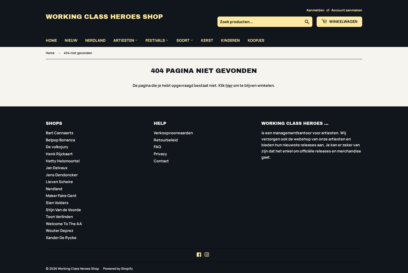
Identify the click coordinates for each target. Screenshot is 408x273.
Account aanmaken (346, 10)
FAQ (157, 146)
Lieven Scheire (59, 181)
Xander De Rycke (61, 237)
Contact (161, 161)
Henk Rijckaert (59, 153)
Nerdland (95, 40)
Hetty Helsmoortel (63, 161)
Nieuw (71, 40)
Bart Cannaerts (59, 132)
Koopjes (256, 40)
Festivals (155, 40)
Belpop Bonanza (60, 140)
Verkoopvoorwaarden (173, 132)
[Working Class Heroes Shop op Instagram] (206, 255)
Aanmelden (315, 10)
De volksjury (57, 146)
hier (229, 85)
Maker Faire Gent (61, 195)
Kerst (207, 40)
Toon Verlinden (59, 216)
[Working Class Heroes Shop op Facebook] (198, 255)
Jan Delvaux (57, 167)
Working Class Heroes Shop (104, 16)
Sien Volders (57, 202)
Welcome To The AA (64, 223)
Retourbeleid (166, 140)
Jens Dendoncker (62, 174)
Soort (183, 40)
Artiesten (124, 40)
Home (51, 40)
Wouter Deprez (59, 230)
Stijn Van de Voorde (63, 209)
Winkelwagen (342, 21)
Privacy (160, 153)
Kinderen (230, 40)
